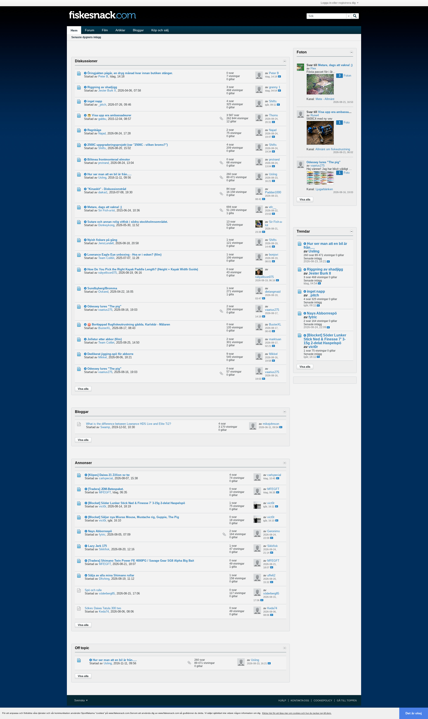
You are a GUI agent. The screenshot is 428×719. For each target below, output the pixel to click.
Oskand (103, 291)
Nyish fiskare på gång (102, 240)
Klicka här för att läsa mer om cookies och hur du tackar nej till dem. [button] (296, 713)
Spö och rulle (93, 590)
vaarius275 (105, 309)
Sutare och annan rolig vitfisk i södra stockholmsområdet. (127, 221)
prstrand (103, 163)
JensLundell (106, 243)
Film (105, 30)
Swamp (105, 427)
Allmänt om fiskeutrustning (332, 149)
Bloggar (138, 30)
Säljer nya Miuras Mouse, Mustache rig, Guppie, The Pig (140, 517)
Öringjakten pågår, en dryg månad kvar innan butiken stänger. (130, 73)
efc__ (272, 207)
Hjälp (282, 700)
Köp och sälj (160, 30)
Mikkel (102, 357)
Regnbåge (94, 130)
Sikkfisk (104, 549)
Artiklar (120, 30)
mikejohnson (271, 423)
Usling (102, 177)
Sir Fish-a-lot (106, 210)
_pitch (102, 104)
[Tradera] (94, 489)
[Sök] (355, 16)
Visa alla (83, 388)
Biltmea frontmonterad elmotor (108, 159)
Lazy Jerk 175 (97, 546)
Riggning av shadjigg (102, 87)
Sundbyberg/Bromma (102, 288)
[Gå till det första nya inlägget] (85, 73)
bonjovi (273, 254)
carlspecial (106, 478)
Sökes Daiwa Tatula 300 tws (103, 608)
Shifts (273, 101)
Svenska (79, 700)
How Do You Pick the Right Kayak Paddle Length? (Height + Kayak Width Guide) (142, 269)
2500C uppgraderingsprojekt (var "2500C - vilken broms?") (127, 144)
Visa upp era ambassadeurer (111, 115)
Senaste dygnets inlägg (86, 37)
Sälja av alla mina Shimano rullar (111, 575)
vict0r (102, 506)
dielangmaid (272, 291)
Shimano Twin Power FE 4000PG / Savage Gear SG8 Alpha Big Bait (147, 560)
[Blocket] (94, 503)
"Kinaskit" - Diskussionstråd (106, 189)
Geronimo (273, 531)
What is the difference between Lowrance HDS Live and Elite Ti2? (128, 423)
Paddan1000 (273, 192)
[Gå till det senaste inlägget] (279, 76)
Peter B (103, 76)
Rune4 (315, 115)
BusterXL (104, 328)
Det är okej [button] (413, 713)
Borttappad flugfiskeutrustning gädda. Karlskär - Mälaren (131, 324)
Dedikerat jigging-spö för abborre (110, 354)
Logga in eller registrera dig (338, 2)
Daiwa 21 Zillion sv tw (114, 475)
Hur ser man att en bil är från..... (109, 174)
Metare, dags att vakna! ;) (104, 207)
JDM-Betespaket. (112, 489)
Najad (102, 133)
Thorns (273, 115)
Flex (313, 68)
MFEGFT (105, 492)
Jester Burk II (107, 90)
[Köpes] (93, 475)
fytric (102, 534)
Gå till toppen (347, 700)
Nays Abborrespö (100, 531)
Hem (74, 30)
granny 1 (274, 87)
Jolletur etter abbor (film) (104, 339)
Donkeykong (106, 225)
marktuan (275, 339)
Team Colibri (106, 258)
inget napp (94, 101)
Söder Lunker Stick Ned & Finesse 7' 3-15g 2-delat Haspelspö (143, 503)
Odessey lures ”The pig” (104, 306)
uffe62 (271, 575)
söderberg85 (107, 593)
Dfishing (104, 578)
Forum (89, 30)
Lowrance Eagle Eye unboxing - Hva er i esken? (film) (124, 254)
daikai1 (102, 192)
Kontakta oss (300, 700)
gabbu (102, 119)
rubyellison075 (107, 272)
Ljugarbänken (324, 189)
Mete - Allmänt (325, 99)
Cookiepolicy (323, 700)
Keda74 (104, 611)
